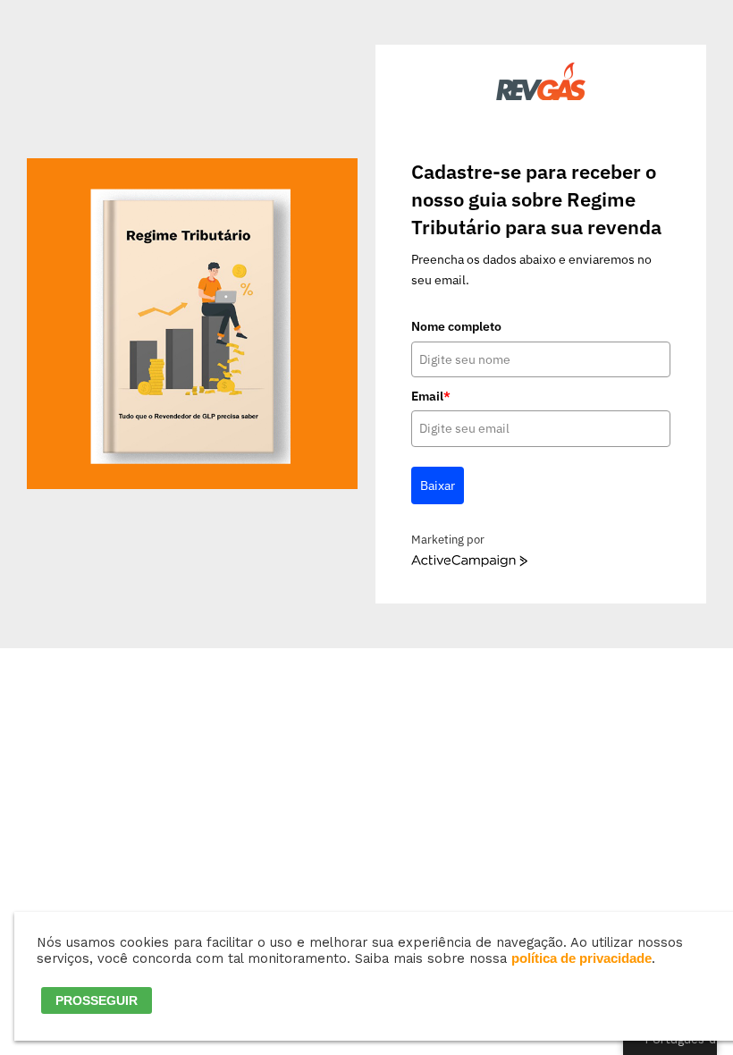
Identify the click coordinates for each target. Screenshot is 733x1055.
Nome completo (456, 326)
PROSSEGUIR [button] (96, 1000)
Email (431, 396)
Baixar (437, 485)
